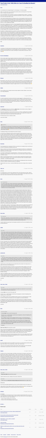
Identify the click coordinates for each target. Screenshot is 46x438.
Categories (4, 434)
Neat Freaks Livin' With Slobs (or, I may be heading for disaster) (17, 3)
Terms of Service (13, 434)
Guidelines (8, 434)
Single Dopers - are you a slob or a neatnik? (7, 418)
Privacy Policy (19, 434)
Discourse (5, 436)
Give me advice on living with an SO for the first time (9, 415)
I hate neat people (3, 422)
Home (1, 434)
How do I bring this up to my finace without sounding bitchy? (10, 411)
